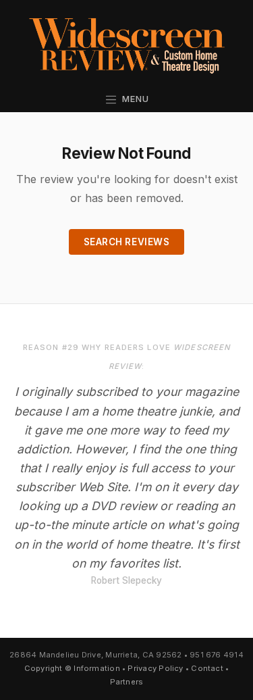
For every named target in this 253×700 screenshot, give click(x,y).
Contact (207, 668)
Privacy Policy (155, 668)
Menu (133, 99)
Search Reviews (127, 241)
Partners (127, 681)
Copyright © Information (72, 668)
